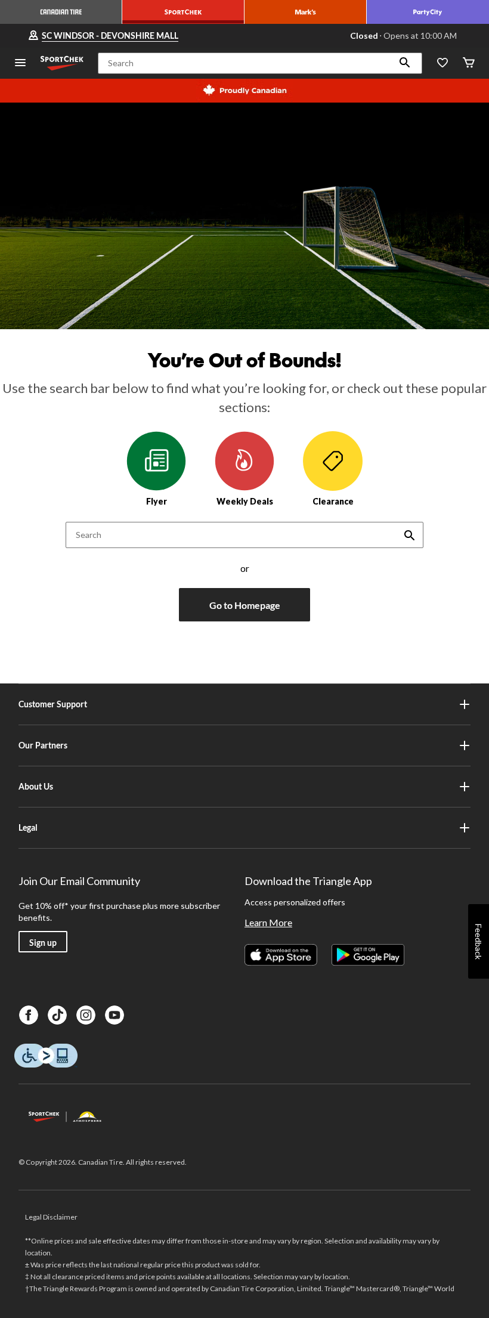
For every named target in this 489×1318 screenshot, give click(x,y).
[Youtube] (114, 1015)
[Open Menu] (20, 63)
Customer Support (52, 704)
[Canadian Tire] (61, 12)
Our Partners (42, 745)
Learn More (268, 922)
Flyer (156, 501)
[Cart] (469, 63)
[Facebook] (28, 1015)
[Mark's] (305, 12)
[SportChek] (183, 12)
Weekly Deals (244, 501)
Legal (28, 827)
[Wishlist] (442, 63)
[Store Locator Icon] (33, 36)
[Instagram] (85, 1015)
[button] (405, 63)
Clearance (333, 501)
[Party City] (428, 12)
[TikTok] (57, 1015)
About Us (35, 786)
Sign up (43, 943)
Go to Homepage (244, 605)
